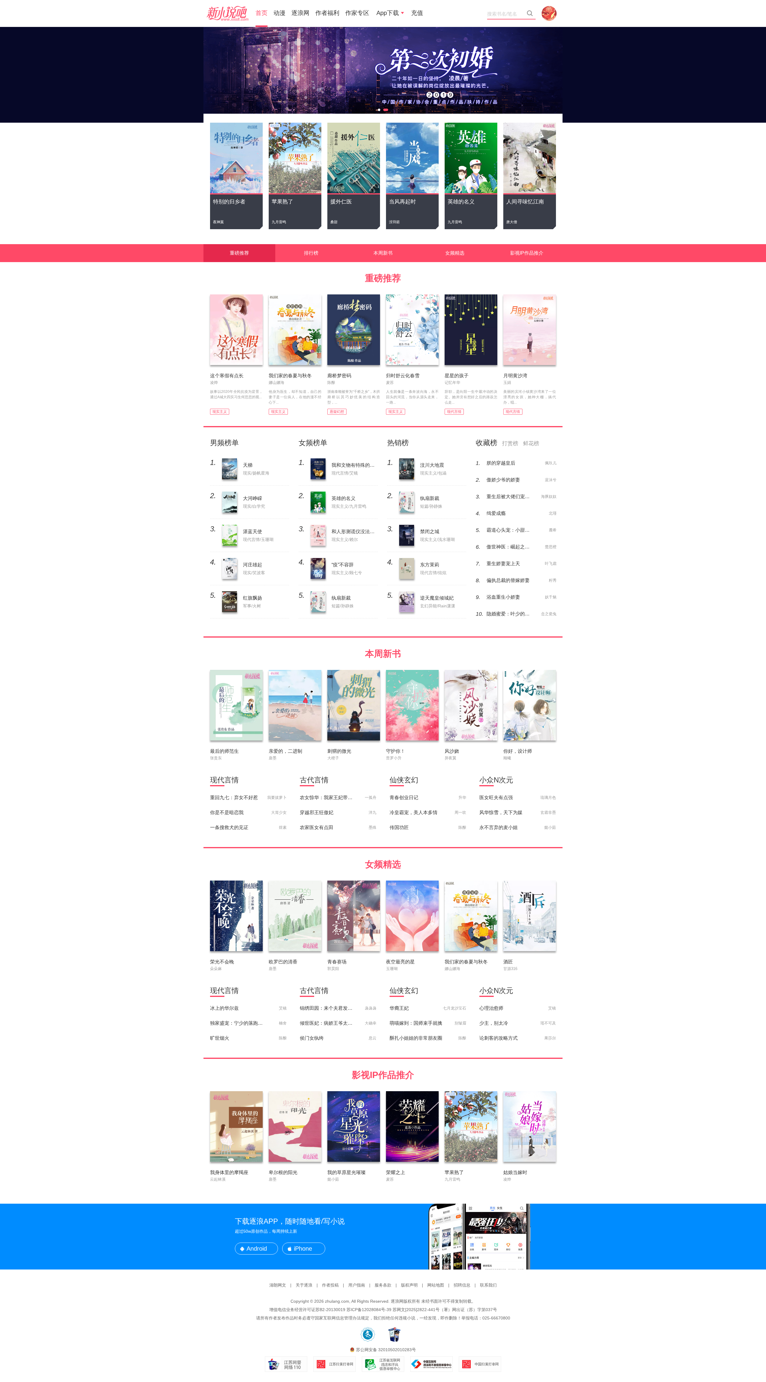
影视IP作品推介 (526, 253)
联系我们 (488, 1285)
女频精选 (454, 253)
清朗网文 (277, 1285)
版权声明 (409, 1285)
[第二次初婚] (383, 75)
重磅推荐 (239, 253)
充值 (417, 13)
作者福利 (327, 13)
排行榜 (311, 253)
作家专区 (357, 13)
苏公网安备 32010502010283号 (386, 1349)
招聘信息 (462, 1285)
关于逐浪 (304, 1285)
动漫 (279, 13)
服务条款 (383, 1285)
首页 (262, 13)
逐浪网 (300, 13)
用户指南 (356, 1285)
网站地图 (435, 1285)
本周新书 (383, 253)
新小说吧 (227, 13)
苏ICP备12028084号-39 (368, 1309)
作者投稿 (330, 1285)
